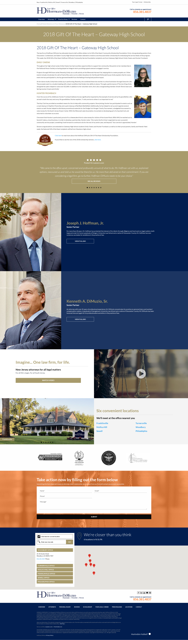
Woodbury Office (45, 550)
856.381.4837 (142, 11)
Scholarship (147, 2)
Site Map (62, 623)
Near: (38, 2)
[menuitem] (41, 19)
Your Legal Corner (137, 2)
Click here (58, 135)
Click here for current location (50, 536)
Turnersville (64, 2)
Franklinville (43, 2)
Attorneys (51, 19)
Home (39, 24)
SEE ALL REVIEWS (94, 181)
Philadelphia (79, 2)
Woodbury (72, 2)
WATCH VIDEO (48, 380)
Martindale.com (58, 626)
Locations (128, 607)
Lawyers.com (49, 626)
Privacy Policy (49, 635)
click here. (97, 140)
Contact (82, 19)
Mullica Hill (51, 2)
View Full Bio (80, 241)
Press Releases (117, 607)
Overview (41, 19)
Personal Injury (65, 607)
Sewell (58, 2)
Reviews (74, 19)
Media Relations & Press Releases (53, 24)
